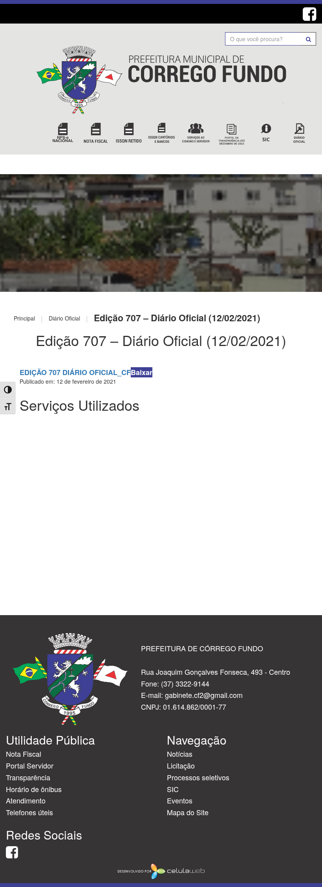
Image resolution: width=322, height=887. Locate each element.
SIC (173, 789)
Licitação (181, 765)
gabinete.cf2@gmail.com (204, 695)
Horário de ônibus (34, 789)
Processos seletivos (198, 777)
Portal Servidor (29, 765)
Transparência (28, 777)
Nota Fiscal (23, 754)
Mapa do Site (188, 812)
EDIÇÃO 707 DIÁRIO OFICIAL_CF (75, 372)
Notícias (179, 754)
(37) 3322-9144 (185, 683)
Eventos (179, 800)
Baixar (141, 372)
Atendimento (26, 800)
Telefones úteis (29, 812)
